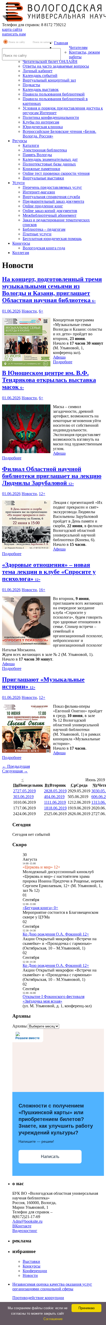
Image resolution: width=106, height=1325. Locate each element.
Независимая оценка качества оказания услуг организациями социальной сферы (52, 1286)
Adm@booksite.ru (27, 1221)
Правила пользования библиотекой (54, 94)
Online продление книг (43, 206)
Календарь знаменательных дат (50, 159)
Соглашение (53, 1319)
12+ (42, 493)
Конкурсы (21, 243)
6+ (41, 311)
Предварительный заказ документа (53, 201)
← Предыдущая (16, 766)
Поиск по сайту (16, 42)
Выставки (31, 1261)
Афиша (59, 357)
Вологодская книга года (44, 248)
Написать (50, 1156)
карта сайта (12, 29)
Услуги (18, 182)
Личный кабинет (37, 71)
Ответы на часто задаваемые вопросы (56, 66)
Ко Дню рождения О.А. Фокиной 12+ (56, 934)
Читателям (78, 47)
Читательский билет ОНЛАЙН (50, 61)
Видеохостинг (24, 1230)
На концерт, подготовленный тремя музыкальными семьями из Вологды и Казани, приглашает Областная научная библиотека (52, 289)
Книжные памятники (41, 168)
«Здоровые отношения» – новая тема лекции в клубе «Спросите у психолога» (49, 571)
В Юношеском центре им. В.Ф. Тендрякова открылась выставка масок (49, 380)
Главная (61, 43)
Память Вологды (37, 155)
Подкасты (31, 85)
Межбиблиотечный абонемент (49, 215)
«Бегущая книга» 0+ (40, 908)
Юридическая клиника (43, 127)
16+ (42, 590)
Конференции (35, 1271)
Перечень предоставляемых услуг (52, 187)
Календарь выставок (41, 89)
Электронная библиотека (45, 150)
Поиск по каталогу (43, 42)
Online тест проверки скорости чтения (56, 173)
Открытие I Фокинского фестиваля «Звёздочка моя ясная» (53, 998)
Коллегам (20, 252)
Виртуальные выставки (43, 178)
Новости (29, 311)
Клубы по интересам (41, 122)
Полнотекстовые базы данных (49, 164)
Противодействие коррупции (38, 1297)
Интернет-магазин (39, 192)
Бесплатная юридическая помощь (52, 238)
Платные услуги (37, 234)
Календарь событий (40, 75)
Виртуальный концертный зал (49, 80)
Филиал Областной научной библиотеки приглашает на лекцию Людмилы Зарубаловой (51, 476)
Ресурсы (19, 141)
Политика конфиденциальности (51, 117)
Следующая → (15, 771)
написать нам (14, 34)
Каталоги (31, 145)
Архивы (19, 1026)
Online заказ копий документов (50, 210)
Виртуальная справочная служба (51, 196)
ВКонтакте (21, 1226)
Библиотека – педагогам (44, 229)
